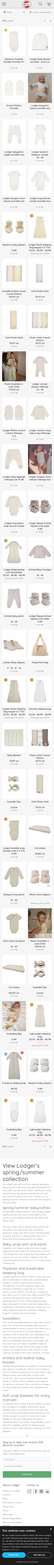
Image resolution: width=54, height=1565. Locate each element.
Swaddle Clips (14, 801)
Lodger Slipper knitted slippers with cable (40, 524)
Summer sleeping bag (40, 709)
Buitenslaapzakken (12, 1518)
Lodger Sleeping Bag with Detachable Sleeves (14, 572)
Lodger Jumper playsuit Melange (40, 385)
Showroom (8, 1506)
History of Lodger (11, 1490)
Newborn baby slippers (14, 244)
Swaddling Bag (14, 1033)
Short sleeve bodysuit (14, 941)
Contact (7, 1494)
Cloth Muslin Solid (40, 291)
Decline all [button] (39, 1555)
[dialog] (27, 1545)
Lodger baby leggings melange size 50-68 (14, 478)
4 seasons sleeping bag (14, 1083)
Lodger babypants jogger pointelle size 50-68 (14, 155)
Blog (5, 1498)
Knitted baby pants (14, 616)
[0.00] (45, 4)
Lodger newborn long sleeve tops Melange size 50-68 (40, 433)
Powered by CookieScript (27, 1562)
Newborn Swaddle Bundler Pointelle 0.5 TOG (14, 62)
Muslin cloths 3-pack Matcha (40, 339)
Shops (6, 1510)
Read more (14, 1549)
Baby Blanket (14, 755)
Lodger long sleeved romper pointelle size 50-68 (40, 201)
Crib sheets (40, 848)
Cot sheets (14, 987)
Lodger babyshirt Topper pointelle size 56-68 (40, 108)
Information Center (12, 1502)
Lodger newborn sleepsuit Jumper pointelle (40, 155)
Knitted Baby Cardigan (40, 569)
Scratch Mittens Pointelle (14, 107)
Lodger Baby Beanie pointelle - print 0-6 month (40, 62)
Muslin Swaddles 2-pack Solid (14, 385)
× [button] (51, 1529)
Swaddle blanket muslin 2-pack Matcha (14, 292)
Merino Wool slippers (40, 894)
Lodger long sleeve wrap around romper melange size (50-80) (14, 526)
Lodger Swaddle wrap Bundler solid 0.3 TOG (14, 849)
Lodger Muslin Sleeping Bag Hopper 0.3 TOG (40, 246)
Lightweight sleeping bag (40, 1035)
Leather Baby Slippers (14, 662)
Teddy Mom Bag (40, 662)
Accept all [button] (13, 1555)
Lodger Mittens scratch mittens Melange (14, 432)
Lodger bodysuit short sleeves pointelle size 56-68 (14, 201)
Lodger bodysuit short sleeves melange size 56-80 (40, 480)
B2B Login (8, 1514)
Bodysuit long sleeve (14, 894)
